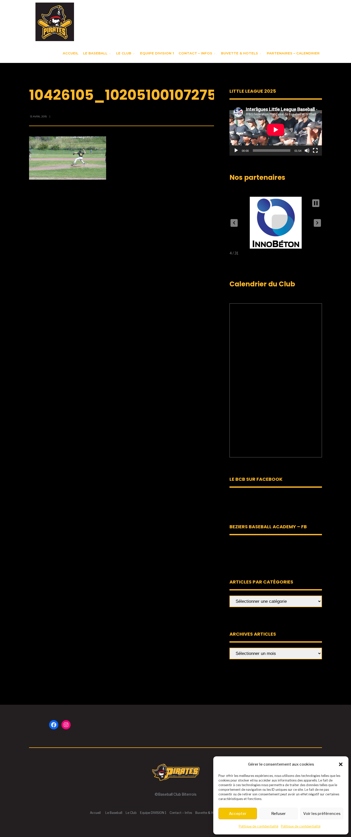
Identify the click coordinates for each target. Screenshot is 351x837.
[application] (275, 130)
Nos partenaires (257, 177)
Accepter (237, 813)
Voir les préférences (321, 813)
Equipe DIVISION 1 (157, 53)
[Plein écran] (315, 150)
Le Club (123, 53)
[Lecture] (236, 150)
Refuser (278, 813)
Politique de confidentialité (258, 826)
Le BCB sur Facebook (255, 479)
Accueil (70, 53)
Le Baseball (95, 53)
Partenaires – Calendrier (293, 53)
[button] (340, 764)
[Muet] (307, 150)
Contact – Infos (195, 53)
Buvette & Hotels (239, 53)
